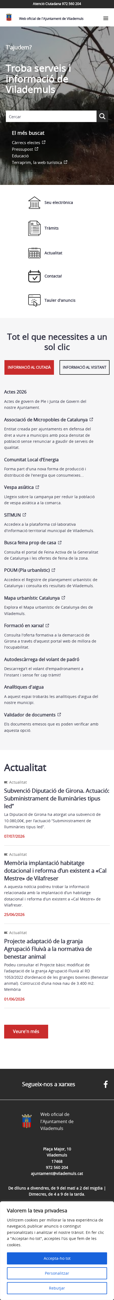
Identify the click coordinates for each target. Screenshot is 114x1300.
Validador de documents (30, 715)
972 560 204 (57, 1167)
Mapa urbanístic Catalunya (32, 598)
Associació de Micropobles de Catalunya (46, 420)
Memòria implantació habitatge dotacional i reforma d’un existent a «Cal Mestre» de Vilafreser (55, 870)
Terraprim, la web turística (37, 162)
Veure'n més (26, 1031)
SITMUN (12, 515)
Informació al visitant (84, 367)
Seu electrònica (59, 202)
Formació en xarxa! (24, 625)
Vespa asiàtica (19, 487)
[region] (57, 1250)
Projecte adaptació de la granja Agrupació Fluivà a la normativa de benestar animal (48, 948)
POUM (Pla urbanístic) (27, 570)
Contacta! (53, 276)
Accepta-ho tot (57, 1258)
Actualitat (53, 252)
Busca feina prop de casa (30, 543)
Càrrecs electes (26, 142)
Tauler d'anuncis (60, 300)
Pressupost (22, 149)
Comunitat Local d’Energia (31, 460)
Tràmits (52, 228)
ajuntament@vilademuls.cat (57, 1173)
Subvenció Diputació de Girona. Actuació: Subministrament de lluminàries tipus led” (56, 798)
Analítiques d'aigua (24, 687)
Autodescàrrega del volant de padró (41, 659)
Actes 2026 (15, 392)
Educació (20, 155)
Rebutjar (57, 1288)
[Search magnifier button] (102, 116)
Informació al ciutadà (29, 367)
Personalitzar (57, 1273)
